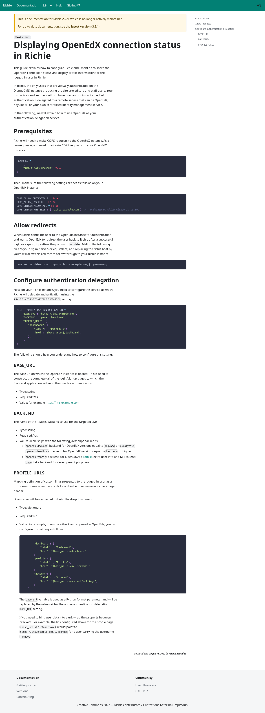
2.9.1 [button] (46, 5)
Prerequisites (202, 18)
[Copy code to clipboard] (182, 160)
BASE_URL (203, 34)
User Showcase (145, 685)
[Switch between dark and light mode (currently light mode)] (259, 5)
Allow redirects (203, 23)
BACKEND (203, 39)
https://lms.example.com (63, 403)
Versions (22, 691)
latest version (81, 26)
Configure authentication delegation (215, 28)
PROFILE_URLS (206, 44)
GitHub (72, 5)
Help (59, 5)
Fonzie (87, 457)
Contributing (25, 697)
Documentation (27, 5)
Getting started (26, 685)
